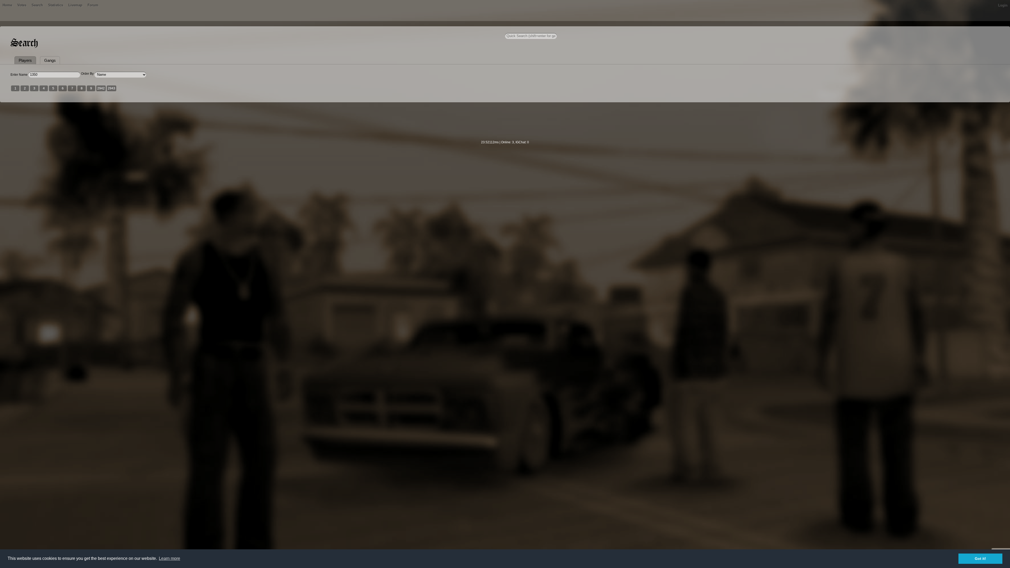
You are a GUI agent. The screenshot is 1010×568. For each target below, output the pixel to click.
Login (1002, 5)
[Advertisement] (505, 124)
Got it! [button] (980, 558)
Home (7, 5)
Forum (93, 5)
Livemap (75, 5)
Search (37, 5)
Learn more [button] (169, 558)
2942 (101, 88)
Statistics (55, 5)
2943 (111, 88)
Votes (21, 5)
